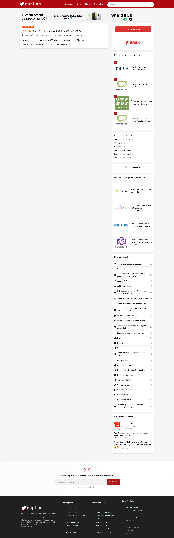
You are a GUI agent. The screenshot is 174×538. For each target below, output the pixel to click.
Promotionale (122, 360)
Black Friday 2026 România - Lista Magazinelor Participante (59, 35)
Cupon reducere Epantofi (105, 529)
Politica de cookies (133, 527)
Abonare (113, 482)
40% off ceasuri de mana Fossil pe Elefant (141, 119)
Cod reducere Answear (123, 139)
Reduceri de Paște (124, 365)
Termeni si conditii (132, 524)
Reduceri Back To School (75, 515)
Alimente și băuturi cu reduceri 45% (131, 264)
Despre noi (130, 520)
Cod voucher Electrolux (104, 519)
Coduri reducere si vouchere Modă (131, 321)
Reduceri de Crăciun (73, 512)
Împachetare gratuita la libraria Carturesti (141, 102)
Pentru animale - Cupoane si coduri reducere (131, 354)
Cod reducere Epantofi (123, 150)
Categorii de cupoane (134, 510)
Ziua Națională (71, 509)
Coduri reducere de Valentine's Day (131, 303)
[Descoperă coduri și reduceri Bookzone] (121, 242)
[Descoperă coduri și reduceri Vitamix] (121, 191)
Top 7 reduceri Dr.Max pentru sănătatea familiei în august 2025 (130, 434)
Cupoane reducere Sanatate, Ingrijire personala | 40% (131, 326)
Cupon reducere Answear (105, 512)
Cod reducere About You (124, 136)
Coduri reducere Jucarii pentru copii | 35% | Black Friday (131, 309)
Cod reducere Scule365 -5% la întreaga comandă (141, 208)
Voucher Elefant (120, 143)
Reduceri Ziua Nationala (126, 375)
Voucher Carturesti (103, 522)
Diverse (120, 338)
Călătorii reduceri (124, 286)
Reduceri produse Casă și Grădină (131, 370)
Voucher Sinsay (101, 525)
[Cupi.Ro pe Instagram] (150, 520)
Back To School (123, 269)
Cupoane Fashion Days (104, 509)
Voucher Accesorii (124, 390)
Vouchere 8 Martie (124, 400)
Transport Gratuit (124, 380)
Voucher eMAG (120, 147)
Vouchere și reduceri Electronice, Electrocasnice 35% (130, 406)
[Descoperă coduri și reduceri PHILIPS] (121, 225)
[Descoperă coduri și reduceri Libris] (122, 68)
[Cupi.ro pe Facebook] (150, 516)
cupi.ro (29, 526)
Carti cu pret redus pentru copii (139, 85)
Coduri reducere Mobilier (127, 316)
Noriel (88, 4)
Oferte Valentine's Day (74, 525)
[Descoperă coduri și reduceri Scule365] (121, 208)
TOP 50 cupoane (72, 532)
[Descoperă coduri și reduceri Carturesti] (122, 103)
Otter (79, 4)
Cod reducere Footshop (124, 154)
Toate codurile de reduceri (135, 514)
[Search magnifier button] (151, 4)
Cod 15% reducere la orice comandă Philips (140, 225)
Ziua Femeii (70, 529)
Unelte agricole (123, 385)
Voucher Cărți (29, 35)
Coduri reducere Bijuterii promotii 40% (132, 298)
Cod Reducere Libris (103, 532)
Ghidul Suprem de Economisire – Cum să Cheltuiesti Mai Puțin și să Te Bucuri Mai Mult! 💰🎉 (132, 444)
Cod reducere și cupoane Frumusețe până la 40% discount (131, 292)
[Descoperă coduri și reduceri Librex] (133, 42)
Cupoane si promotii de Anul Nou (130, 333)
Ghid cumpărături (132, 507)
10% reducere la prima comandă (141, 190)
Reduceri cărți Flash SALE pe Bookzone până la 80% (141, 242)
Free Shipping (122, 348)
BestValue (98, 4)
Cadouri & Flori (123, 281)
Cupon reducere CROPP (105, 515)
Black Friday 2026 (72, 522)
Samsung (69, 4)
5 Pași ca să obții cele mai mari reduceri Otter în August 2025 (136, 425)
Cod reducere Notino (122, 158)
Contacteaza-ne (132, 517)
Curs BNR (129, 530)
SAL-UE (128, 534)
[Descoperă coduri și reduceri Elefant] (122, 86)
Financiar (120, 343)
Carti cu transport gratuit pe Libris (139, 68)
